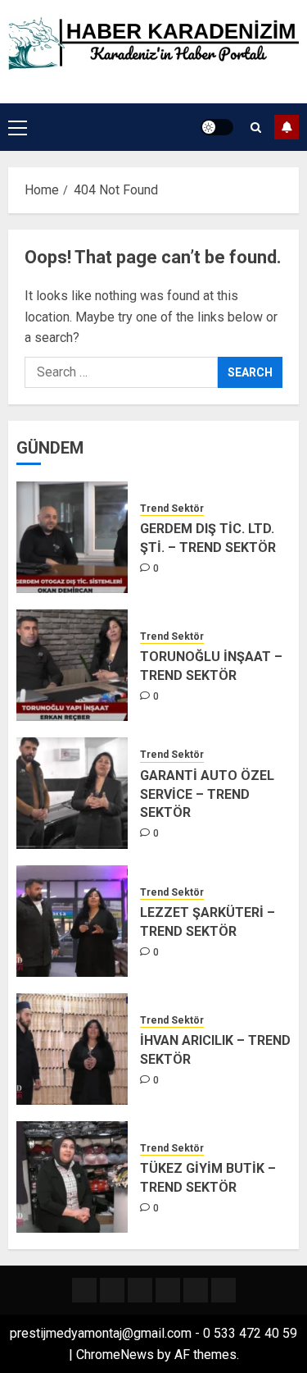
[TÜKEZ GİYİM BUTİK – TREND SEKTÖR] (72, 1177)
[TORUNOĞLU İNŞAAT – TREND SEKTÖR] (72, 665)
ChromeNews (115, 1354)
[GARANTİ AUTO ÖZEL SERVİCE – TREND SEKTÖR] (72, 793)
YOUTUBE (286, 127)
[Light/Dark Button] (217, 127)
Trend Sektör (172, 508)
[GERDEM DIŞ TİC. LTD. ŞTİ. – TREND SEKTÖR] (72, 537)
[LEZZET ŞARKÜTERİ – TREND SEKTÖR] (72, 921)
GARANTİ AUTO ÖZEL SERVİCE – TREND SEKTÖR (207, 794)
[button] (17, 127)
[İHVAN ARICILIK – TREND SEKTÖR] (72, 1049)
